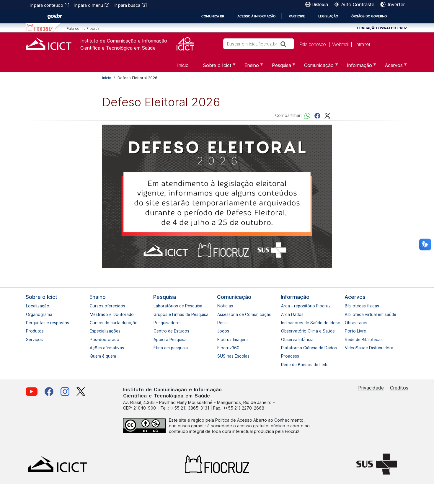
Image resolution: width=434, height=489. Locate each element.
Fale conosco (312, 44)
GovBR (54, 16)
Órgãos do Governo (369, 16)
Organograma (29, 314)
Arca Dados (284, 314)
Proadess (284, 356)
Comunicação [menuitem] (315, 67)
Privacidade (371, 388)
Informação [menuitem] (356, 67)
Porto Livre (348, 331)
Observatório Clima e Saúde (284, 331)
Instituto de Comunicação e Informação (123, 41)
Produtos (29, 331)
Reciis (220, 322)
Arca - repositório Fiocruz (284, 306)
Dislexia (319, 4)
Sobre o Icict (41, 297)
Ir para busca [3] (131, 5)
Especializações (93, 331)
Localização (29, 306)
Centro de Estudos (156, 331)
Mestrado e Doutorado (93, 314)
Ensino (97, 297)
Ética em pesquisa (156, 347)
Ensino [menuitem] (248, 67)
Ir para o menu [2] (92, 5)
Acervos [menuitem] (390, 67)
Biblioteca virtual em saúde (348, 314)
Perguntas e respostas (29, 322)
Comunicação (234, 297)
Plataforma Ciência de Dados (284, 347)
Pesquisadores (156, 322)
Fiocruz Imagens (220, 339)
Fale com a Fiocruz (83, 28)
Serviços (29, 339)
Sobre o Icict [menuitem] (213, 67)
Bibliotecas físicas (348, 306)
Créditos (399, 388)
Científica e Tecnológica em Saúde (118, 48)
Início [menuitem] (183, 65)
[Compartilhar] (317, 115)
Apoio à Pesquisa (156, 339)
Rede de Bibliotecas (348, 339)
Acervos (355, 297)
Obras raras (348, 322)
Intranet (362, 44)
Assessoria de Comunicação (220, 314)
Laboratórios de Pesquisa (156, 306)
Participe (297, 16)
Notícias (220, 306)
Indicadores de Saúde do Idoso (284, 322)
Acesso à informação (256, 16)
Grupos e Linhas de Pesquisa (156, 314)
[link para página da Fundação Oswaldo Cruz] (382, 27)
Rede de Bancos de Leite (284, 364)
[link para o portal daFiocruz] (43, 27)
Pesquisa (164, 297)
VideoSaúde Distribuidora (348, 347)
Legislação (328, 16)
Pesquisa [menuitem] (278, 67)
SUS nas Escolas (220, 356)
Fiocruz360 (220, 347)
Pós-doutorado (93, 339)
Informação (295, 297)
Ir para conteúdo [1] (50, 5)
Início (106, 78)
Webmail (340, 44)
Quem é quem (93, 356)
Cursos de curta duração (93, 322)
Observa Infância (284, 339)
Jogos (220, 331)
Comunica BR (212, 16)
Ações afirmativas (93, 347)
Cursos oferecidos (93, 306)
